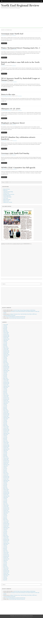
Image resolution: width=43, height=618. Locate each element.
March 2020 (5, 425)
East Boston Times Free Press (8, 194)
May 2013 (5, 532)
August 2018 (5, 450)
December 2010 (6, 570)
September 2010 (6, 574)
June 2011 (5, 562)
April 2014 (5, 518)
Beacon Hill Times (6, 189)
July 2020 (5, 420)
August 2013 (5, 528)
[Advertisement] (21, 20)
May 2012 (5, 548)
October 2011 (5, 557)
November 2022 (6, 383)
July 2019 (5, 435)
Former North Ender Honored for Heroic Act (17, 599)
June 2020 (5, 421)
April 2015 (5, 502)
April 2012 (5, 549)
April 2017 (5, 471)
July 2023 (5, 373)
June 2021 (5, 405)
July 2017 (5, 467)
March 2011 (5, 566)
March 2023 (5, 378)
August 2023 (5, 371)
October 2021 (5, 400)
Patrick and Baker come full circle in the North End (20, 63)
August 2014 (5, 513)
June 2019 (5, 437)
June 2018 (5, 452)
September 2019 (6, 433)
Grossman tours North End (12, 34)
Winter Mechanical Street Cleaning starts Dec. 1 (20, 48)
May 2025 (5, 344)
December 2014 (6, 507)
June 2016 (5, 484)
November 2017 (6, 462)
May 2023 (5, 375)
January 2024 (5, 365)
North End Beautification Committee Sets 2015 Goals (15, 316)
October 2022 (5, 384)
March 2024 (5, 362)
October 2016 (5, 479)
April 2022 (5, 392)
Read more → (4, 43)
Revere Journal (6, 200)
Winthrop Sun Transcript (7, 202)
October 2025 (5, 337)
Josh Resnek (4, 35)
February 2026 (6, 332)
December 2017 (6, 460)
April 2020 (5, 424)
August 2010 (5, 575)
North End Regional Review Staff (6, 110)
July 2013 (5, 530)
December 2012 (6, 539)
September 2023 (6, 370)
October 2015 (5, 494)
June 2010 (5, 578)
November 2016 (6, 477)
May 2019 (5, 438)
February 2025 (6, 348)
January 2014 (5, 522)
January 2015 (5, 506)
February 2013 (6, 536)
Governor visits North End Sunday (15, 153)
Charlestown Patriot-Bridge (8, 191)
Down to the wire (8, 94)
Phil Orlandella (4, 49)
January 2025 (5, 349)
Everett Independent (7, 195)
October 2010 (5, 573)
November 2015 (6, 493)
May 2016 (5, 485)
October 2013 (5, 526)
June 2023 (5, 374)
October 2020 (5, 416)
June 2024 (5, 358)
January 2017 (5, 475)
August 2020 (5, 418)
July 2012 (5, 545)
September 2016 (6, 480)
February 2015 (6, 505)
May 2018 (5, 454)
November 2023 (6, 367)
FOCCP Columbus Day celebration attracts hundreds (18, 138)
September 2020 (6, 417)
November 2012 (6, 540)
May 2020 (5, 422)
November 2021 (6, 399)
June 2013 (5, 531)
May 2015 (5, 501)
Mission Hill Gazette (6, 199)
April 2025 (5, 345)
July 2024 (5, 357)
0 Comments (14, 35)
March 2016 (5, 488)
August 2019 (5, 434)
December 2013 (6, 523)
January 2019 (5, 443)
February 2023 (6, 379)
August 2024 (5, 356)
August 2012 (5, 544)
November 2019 (6, 430)
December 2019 (6, 429)
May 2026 (5, 328)
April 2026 (5, 329)
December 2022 (6, 382)
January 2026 (5, 333)
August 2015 (5, 497)
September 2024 (6, 354)
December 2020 (6, 413)
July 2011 (5, 561)
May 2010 (5, 579)
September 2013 (6, 527)
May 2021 (5, 407)
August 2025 (5, 340)
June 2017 (5, 468)
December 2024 (6, 350)
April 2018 (5, 455)
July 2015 (5, 498)
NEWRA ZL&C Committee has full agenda (18, 168)
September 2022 (6, 386)
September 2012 (6, 543)
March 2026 (5, 331)
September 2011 (6, 558)
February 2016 (6, 489)
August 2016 (5, 481)
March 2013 (5, 535)
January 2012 (5, 553)
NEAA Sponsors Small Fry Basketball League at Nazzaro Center (20, 79)
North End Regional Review (20, 5)
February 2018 (6, 458)
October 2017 (5, 463)
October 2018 (5, 447)
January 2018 (5, 459)
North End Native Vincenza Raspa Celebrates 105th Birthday (24, 310)
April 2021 (5, 408)
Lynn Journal (5, 198)
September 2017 (6, 464)
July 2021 (5, 404)
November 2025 (6, 336)
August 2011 (5, 560)
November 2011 (6, 556)
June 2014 (5, 515)
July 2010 (5, 577)
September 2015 (6, 496)
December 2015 (6, 492)
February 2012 (6, 552)
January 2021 (5, 412)
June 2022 (5, 390)
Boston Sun (5, 190)
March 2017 (5, 472)
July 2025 (5, 341)
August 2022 (5, 387)
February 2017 (6, 473)
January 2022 (5, 396)
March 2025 (5, 346)
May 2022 (5, 391)
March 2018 (5, 456)
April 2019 (5, 439)
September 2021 (6, 401)
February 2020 (6, 426)
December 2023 (6, 366)
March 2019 (5, 441)
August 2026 (5, 324)
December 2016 (6, 476)
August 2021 (5, 403)
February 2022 (6, 395)
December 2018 (6, 445)
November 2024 (6, 352)
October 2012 (5, 541)
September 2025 (6, 339)
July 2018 (5, 451)
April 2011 (5, 565)
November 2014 (6, 509)
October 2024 (5, 353)
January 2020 (5, 428)
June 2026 (5, 327)
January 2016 (5, 490)
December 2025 (6, 335)
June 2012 (5, 547)
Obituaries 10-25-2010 (10, 109)
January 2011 (5, 569)
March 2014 (5, 519)
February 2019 (6, 442)
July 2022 (5, 388)
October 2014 (5, 510)
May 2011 (5, 564)
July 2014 (5, 514)
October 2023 (5, 369)
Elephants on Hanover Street (13, 123)
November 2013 (6, 524)
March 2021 (5, 409)
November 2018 (6, 446)
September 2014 (6, 511)
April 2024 (5, 361)
